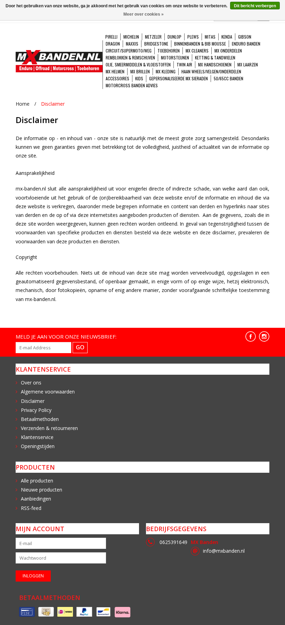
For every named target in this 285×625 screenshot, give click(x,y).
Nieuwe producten (41, 489)
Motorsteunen (175, 57)
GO (80, 347)
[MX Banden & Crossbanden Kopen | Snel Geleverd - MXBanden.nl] (59, 61)
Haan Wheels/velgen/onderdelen (211, 71)
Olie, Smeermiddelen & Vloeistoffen (138, 64)
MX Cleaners (197, 51)
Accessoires (117, 78)
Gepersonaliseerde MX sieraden (178, 78)
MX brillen (140, 71)
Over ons (31, 382)
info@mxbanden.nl (224, 550)
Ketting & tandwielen (215, 57)
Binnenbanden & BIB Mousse (200, 44)
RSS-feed (31, 508)
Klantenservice (37, 437)
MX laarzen (247, 64)
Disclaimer (53, 103)
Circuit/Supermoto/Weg (129, 51)
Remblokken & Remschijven (130, 57)
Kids (139, 78)
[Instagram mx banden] (264, 336)
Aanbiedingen (36, 498)
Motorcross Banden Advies (132, 85)
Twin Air (184, 64)
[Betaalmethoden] (27, 612)
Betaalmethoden (40, 419)
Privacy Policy (36, 410)
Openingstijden (38, 446)
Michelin (131, 37)
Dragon (113, 44)
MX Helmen (115, 71)
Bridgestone (156, 44)
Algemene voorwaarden (48, 391)
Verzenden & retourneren (49, 428)
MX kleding (166, 71)
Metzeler (153, 37)
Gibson (244, 37)
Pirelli (111, 37)
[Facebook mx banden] (250, 336)
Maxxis (132, 44)
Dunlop (174, 37)
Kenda (226, 37)
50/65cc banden (228, 78)
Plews (193, 37)
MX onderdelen (228, 51)
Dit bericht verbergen (255, 5)
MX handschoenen (214, 64)
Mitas (210, 37)
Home (23, 103)
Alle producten (37, 480)
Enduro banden (246, 44)
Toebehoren (168, 51)
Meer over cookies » (143, 14)
